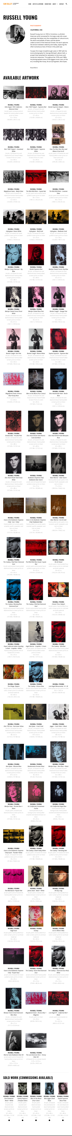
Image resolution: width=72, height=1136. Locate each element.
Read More (34, 68)
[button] (55, 4)
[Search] (66, 4)
